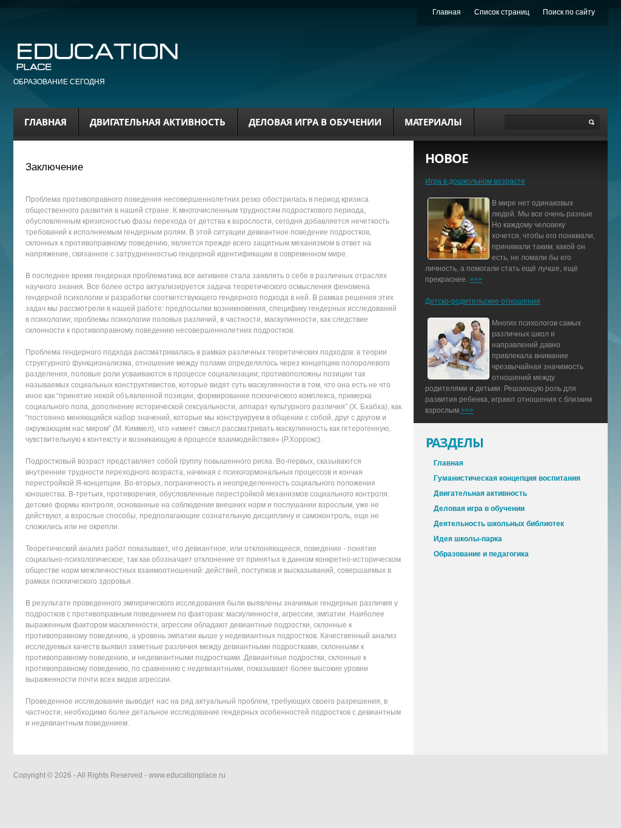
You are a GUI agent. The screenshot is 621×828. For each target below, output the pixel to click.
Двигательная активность (158, 122)
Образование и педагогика (481, 554)
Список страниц (501, 12)
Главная (45, 122)
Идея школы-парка (468, 539)
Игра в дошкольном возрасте (475, 181)
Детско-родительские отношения (482, 301)
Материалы (433, 122)
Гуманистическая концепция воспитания (507, 478)
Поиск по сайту (569, 12)
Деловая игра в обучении (315, 122)
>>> (475, 279)
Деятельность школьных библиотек (499, 523)
